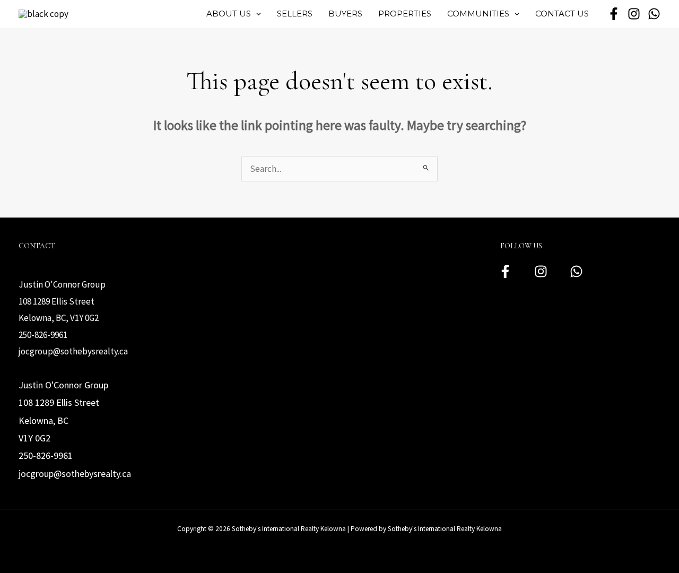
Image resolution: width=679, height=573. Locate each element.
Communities (478, 13)
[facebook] (613, 13)
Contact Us (562, 13)
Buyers (345, 13)
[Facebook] (505, 271)
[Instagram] (540, 271)
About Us (228, 13)
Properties (404, 13)
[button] (256, 14)
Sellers (294, 13)
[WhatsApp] (654, 13)
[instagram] (634, 13)
